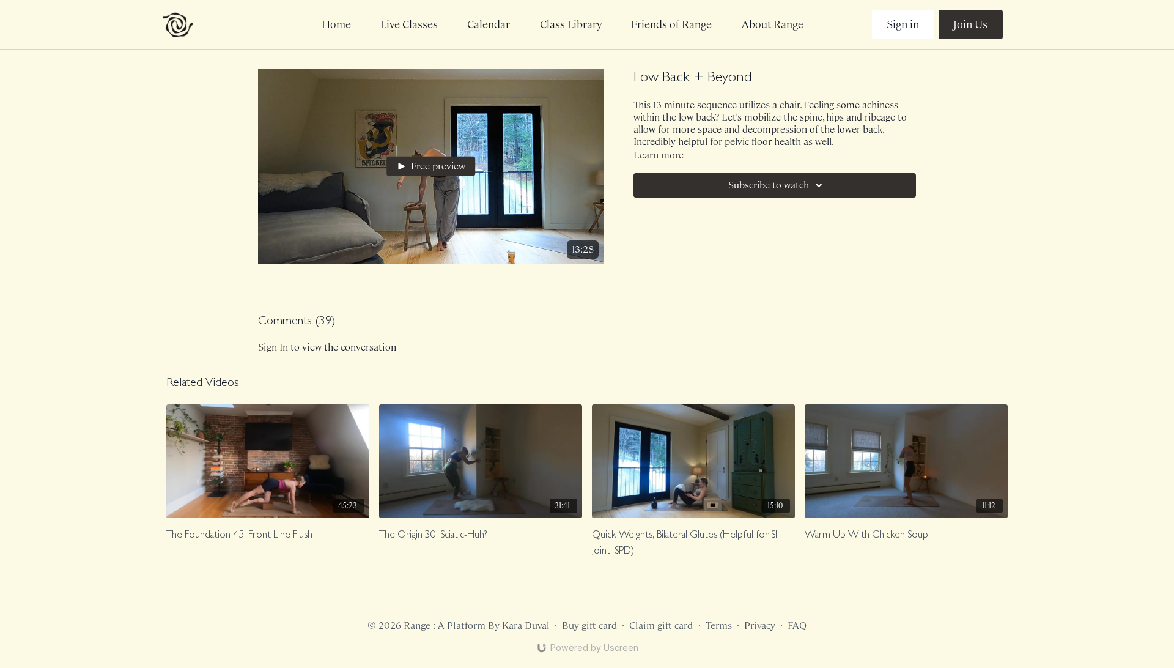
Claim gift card (661, 625)
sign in (273, 347)
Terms (719, 625)
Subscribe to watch (768, 185)
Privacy (759, 625)
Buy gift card (589, 625)
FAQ (797, 625)
